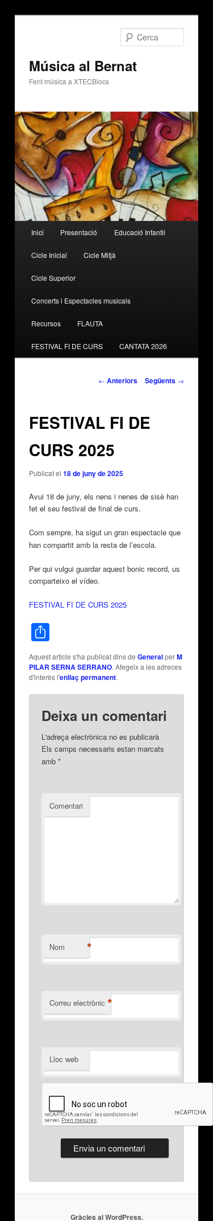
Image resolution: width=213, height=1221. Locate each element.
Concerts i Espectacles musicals (81, 300)
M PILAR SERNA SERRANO (105, 662)
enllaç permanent (88, 677)
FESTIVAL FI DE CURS (67, 346)
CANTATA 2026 (143, 346)
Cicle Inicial (49, 255)
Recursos (46, 323)
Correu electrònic (80, 1003)
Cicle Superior (53, 277)
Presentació (78, 232)
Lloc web (63, 1059)
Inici (37, 232)
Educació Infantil (139, 232)
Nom (69, 947)
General (150, 657)
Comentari (66, 805)
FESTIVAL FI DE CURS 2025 (78, 604)
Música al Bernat (83, 65)
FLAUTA (90, 323)
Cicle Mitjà (99, 255)
